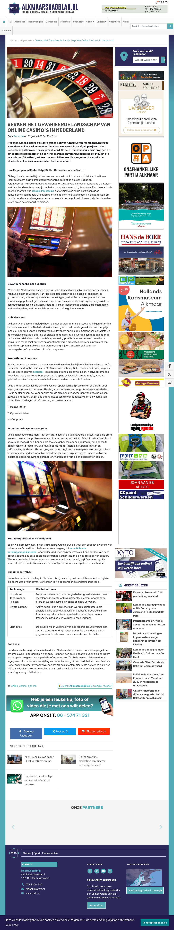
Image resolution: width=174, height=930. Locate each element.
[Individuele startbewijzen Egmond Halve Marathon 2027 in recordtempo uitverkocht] (124, 678)
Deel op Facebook (27, 733)
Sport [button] (89, 21)
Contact (6, 30)
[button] (9, 827)
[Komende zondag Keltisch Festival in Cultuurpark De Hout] (124, 653)
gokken (32, 685)
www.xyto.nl (33, 893)
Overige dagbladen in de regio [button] (145, 890)
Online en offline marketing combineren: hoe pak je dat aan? (92, 761)
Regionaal (65, 21)
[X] (97, 871)
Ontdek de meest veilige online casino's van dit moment (38, 780)
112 (10, 21)
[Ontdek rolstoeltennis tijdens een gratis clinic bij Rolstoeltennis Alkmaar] (124, 694)
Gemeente (51, 21)
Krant (126, 21)
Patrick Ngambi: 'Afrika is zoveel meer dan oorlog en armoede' (149, 624)
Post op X (61, 731)
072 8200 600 (34, 884)
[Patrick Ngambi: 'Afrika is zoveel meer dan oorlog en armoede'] (124, 624)
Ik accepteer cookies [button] (155, 922)
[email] (169, 383)
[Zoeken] (170, 26)
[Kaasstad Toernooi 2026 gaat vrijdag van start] (124, 596)
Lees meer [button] (11, 924)
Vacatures (114, 21)
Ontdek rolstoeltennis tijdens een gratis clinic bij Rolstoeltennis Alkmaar (148, 694)
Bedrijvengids (35, 21)
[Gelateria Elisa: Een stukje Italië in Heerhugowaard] (124, 665)
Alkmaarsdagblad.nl (50, 7)
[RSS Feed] (110, 871)
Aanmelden (96, 905)
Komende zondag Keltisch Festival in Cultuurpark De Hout (148, 653)
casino (23, 685)
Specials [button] (77, 21)
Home (13, 40)
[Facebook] (90, 871)
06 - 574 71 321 (73, 715)
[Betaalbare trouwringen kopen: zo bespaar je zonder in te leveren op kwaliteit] (124, 637)
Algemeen (19, 21)
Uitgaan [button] (101, 21)
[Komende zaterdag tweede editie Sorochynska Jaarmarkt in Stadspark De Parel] (124, 608)
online (14, 685)
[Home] (4, 21)
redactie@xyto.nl (35, 888)
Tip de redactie (96, 731)
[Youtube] (103, 871)
